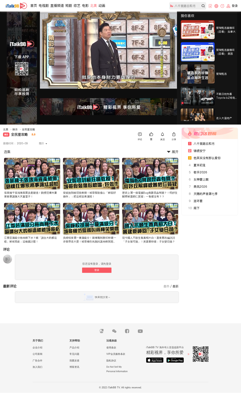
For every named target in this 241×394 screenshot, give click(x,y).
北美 (93, 5)
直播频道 (57, 5)
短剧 (68, 5)
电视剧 (44, 5)
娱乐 (16, 129)
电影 (85, 5)
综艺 (77, 5)
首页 (33, 5)
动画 (101, 5)
